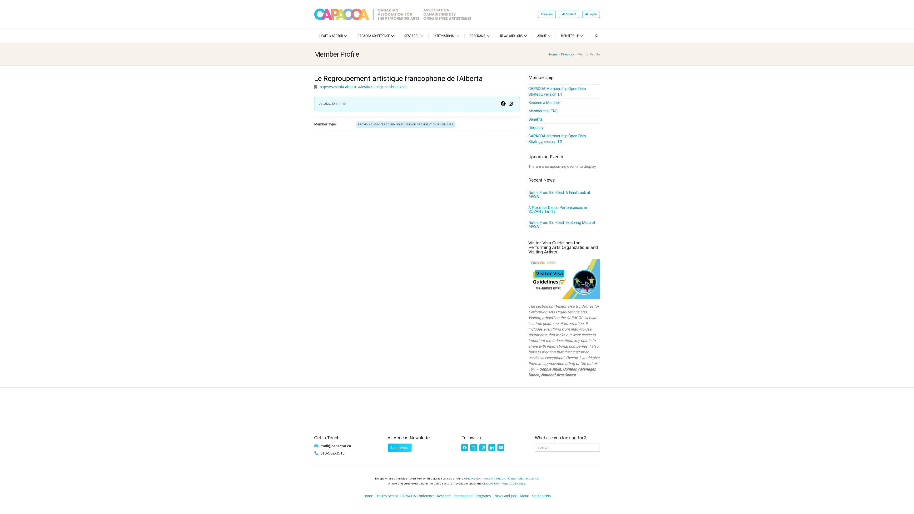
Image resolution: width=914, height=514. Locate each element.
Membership (570, 36)
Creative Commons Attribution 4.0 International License (501, 478)
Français (547, 14)
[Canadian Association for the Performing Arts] (392, 14)
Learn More (399, 448)
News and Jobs (511, 36)
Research (411, 36)
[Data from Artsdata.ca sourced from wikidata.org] (503, 103)
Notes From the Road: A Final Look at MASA (559, 194)
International (444, 36)
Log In (593, 14)
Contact (571, 14)
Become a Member (544, 102)
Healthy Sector (331, 36)
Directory (567, 54)
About (541, 36)
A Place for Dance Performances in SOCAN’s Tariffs (557, 209)
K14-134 (341, 104)
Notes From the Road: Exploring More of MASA (561, 224)
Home (553, 54)
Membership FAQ (542, 111)
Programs (478, 36)
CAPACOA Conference (374, 36)
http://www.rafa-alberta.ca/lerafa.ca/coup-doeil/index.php (363, 86)
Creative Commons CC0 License (503, 483)
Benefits (535, 119)
